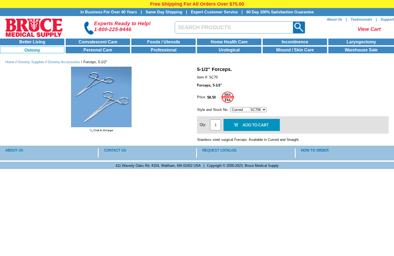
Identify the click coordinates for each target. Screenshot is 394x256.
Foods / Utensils (163, 42)
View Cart (369, 29)
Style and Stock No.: (214, 110)
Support (387, 19)
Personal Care (97, 50)
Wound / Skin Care (295, 50)
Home (9, 62)
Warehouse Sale (361, 50)
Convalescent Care (98, 42)
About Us (334, 19)
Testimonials (361, 19)
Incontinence (295, 42)
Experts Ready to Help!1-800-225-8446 (122, 26)
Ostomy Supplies (31, 62)
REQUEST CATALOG (219, 150)
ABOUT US (14, 150)
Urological (229, 50)
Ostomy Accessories (64, 62)
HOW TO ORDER (315, 150)
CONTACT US (115, 150)
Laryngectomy (361, 42)
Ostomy (32, 50)
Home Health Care (229, 42)
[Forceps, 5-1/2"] (101, 132)
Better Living (32, 42)
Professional (163, 50)
